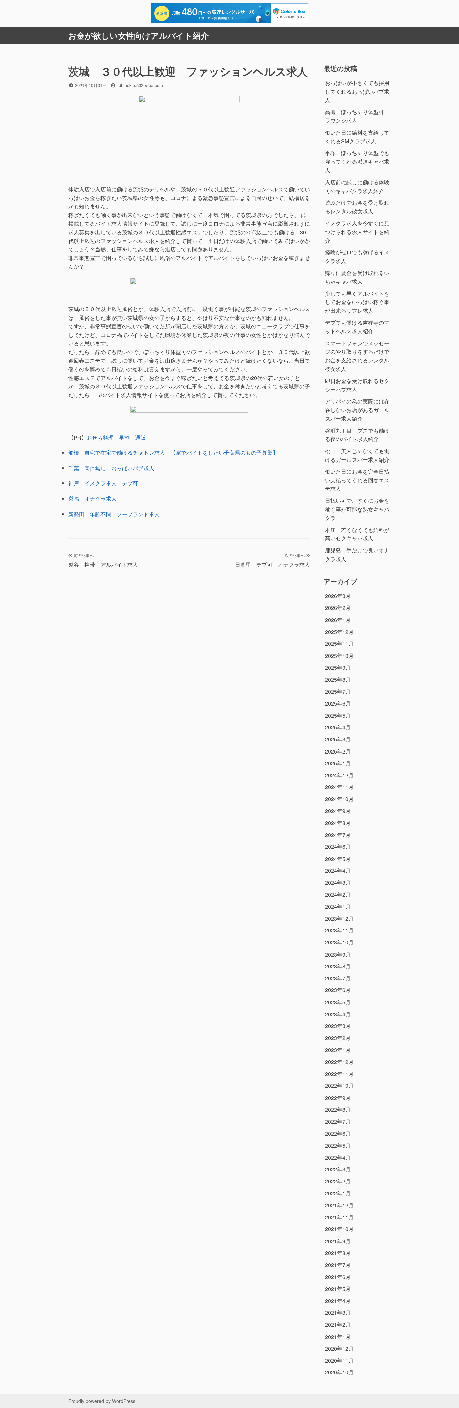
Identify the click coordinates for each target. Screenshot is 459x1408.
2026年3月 (338, 596)
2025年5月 (338, 715)
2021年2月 (338, 1324)
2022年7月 (338, 1121)
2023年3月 (338, 1026)
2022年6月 (338, 1133)
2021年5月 (338, 1289)
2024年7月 (338, 835)
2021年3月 (338, 1312)
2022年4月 (338, 1157)
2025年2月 (338, 751)
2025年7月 (338, 691)
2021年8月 (338, 1253)
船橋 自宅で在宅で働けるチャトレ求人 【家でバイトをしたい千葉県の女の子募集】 (173, 452)
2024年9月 (338, 811)
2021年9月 (338, 1241)
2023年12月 (339, 918)
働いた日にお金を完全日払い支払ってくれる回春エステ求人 (357, 480)
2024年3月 (338, 882)
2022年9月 (338, 1098)
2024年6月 (338, 847)
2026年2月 (338, 608)
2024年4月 (338, 870)
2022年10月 (339, 1085)
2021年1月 (338, 1337)
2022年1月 (338, 1193)
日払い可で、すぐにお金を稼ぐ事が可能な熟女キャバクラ (357, 509)
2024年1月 (338, 906)
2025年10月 (339, 656)
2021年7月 (338, 1265)
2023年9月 (338, 954)
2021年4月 (338, 1301)
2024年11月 (339, 787)
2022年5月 (338, 1145)
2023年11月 (339, 930)
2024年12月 (339, 775)
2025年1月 (338, 763)
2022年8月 (338, 1109)
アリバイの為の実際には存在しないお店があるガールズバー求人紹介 (357, 409)
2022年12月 (339, 1062)
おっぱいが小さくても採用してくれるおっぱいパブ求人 (357, 91)
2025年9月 (338, 667)
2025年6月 (338, 703)
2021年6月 (338, 1277)
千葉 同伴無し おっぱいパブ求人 (111, 468)
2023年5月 (338, 1002)
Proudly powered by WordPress (101, 1401)
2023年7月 (338, 978)
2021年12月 (339, 1205)
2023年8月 (338, 966)
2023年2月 (338, 1038)
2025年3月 (338, 739)
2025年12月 (339, 632)
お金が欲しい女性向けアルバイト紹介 (138, 35)
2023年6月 (338, 990)
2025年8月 (338, 679)
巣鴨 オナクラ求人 (92, 498)
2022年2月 (338, 1181)
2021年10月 (339, 1229)
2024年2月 (338, 895)
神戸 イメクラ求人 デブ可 (103, 483)
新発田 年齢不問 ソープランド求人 (114, 514)
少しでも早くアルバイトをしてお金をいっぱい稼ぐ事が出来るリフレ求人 (357, 302)
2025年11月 (339, 643)
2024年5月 (338, 859)
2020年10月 (339, 1372)
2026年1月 (338, 620)
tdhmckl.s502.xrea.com (140, 85)
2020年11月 (339, 1360)
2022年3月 (338, 1169)
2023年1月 (338, 1050)
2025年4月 (338, 727)
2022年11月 (339, 1074)
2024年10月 (339, 799)
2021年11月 (339, 1217)
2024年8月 (338, 823)
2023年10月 (339, 942)
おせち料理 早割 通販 (116, 437)
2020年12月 (339, 1348)
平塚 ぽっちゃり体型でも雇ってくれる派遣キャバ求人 (357, 161)
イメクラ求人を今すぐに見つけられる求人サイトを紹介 (357, 231)
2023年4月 (338, 1014)
